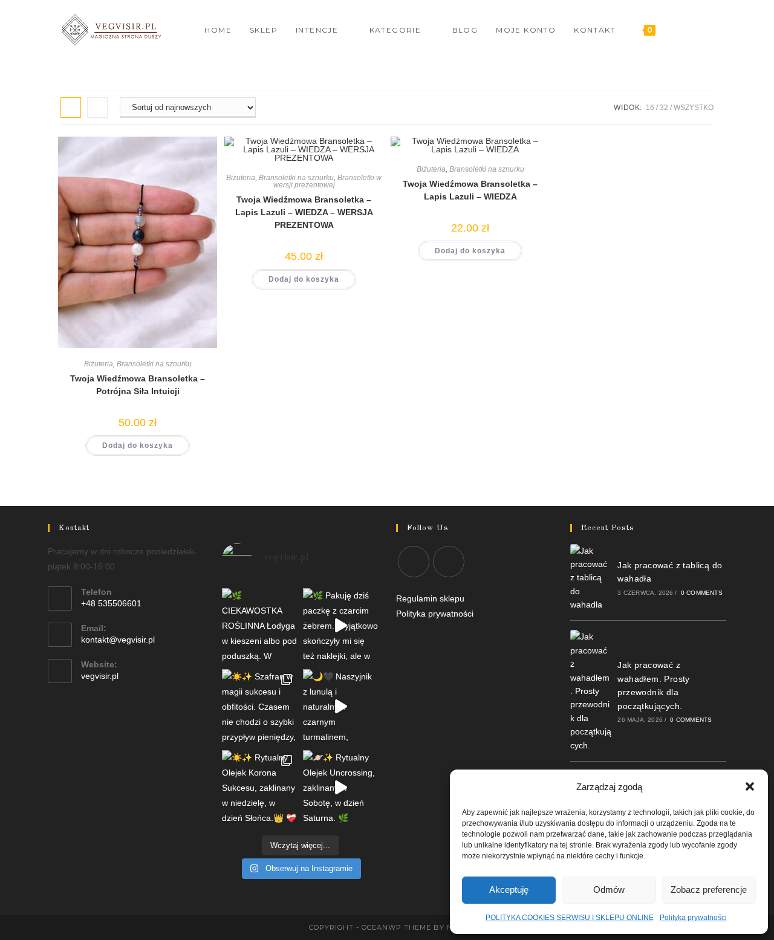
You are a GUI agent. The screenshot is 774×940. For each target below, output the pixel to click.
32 (664, 107)
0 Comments (702, 592)
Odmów (609, 889)
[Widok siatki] (70, 107)
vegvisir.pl (100, 676)
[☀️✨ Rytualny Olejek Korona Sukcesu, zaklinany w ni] (259, 787)
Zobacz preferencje (709, 889)
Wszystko (694, 107)
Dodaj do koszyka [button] (137, 445)
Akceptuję (508, 889)
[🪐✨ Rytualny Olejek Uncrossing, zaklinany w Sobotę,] (340, 787)
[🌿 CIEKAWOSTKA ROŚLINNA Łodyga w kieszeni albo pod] (259, 625)
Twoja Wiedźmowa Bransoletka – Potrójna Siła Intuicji (137, 385)
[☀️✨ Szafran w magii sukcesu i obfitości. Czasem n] (259, 706)
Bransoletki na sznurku (154, 364)
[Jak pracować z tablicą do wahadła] (590, 578)
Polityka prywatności (693, 917)
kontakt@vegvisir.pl (118, 639)
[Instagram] (694, 29)
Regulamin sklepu (430, 598)
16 (650, 107)
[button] (750, 786)
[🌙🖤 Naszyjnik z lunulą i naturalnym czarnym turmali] (340, 706)
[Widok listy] (97, 107)
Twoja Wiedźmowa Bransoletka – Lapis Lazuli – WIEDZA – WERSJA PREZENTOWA (304, 212)
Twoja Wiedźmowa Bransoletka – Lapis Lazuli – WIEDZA (470, 190)
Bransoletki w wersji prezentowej (327, 181)
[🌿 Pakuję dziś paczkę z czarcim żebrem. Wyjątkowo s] (340, 625)
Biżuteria (98, 364)
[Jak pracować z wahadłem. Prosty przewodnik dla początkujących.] (590, 691)
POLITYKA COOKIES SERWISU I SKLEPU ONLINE (570, 917)
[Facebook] (677, 29)
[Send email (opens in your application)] (710, 29)
